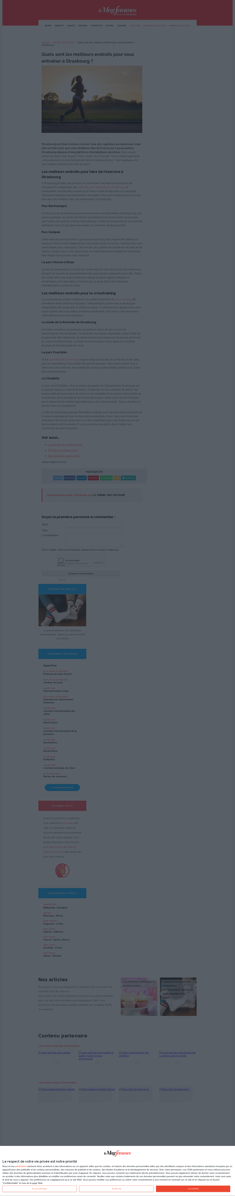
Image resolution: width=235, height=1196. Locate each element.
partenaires (21, 1166)
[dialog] (117, 1171)
